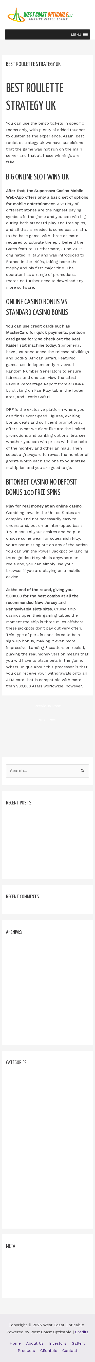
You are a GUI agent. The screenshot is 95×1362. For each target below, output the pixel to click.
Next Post (47, 720)
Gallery (78, 1343)
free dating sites (21, 1094)
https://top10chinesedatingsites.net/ (40, 1137)
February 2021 (19, 1033)
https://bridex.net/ (23, 1111)
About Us (35, 1343)
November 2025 (21, 954)
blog (10, 1076)
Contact (69, 1350)
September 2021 (21, 989)
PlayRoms (15, 1199)
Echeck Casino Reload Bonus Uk (37, 834)
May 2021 (15, 1007)
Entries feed (17, 1268)
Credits (81, 1332)
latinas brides (19, 1164)
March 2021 (17, 1024)
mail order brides (22, 1182)
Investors (57, 1343)
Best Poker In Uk (22, 825)
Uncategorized (20, 1208)
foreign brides (19, 1085)
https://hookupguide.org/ (30, 1129)
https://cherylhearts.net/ (29, 1120)
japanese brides (21, 1146)
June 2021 (15, 998)
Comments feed (21, 1277)
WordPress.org (20, 1286)
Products (26, 1350)
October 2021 (18, 980)
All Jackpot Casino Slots (29, 816)
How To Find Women (25, 1102)
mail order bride (21, 1173)
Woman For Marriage (26, 1216)
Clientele (48, 1350)
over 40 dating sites (25, 1190)
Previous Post (47, 706)
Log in (12, 1260)
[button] (76, 34)
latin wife (15, 1155)
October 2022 (19, 972)
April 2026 (15, 945)
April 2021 (15, 1015)
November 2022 (21, 963)
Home (15, 1343)
